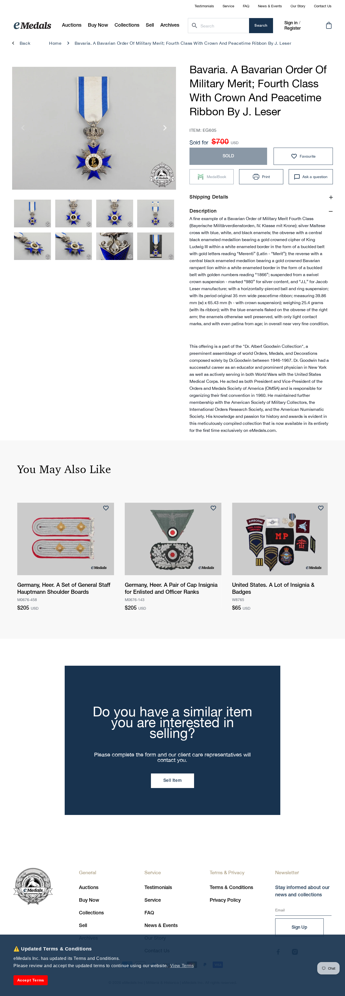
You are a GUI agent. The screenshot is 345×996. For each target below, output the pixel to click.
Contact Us (323, 6)
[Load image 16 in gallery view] (155, 246)
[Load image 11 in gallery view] (114, 213)
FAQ (246, 6)
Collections (91, 913)
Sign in (291, 23)
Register (292, 28)
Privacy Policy (225, 900)
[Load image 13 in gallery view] (32, 246)
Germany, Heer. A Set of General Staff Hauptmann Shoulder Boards (63, 589)
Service (228, 6)
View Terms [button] (182, 965)
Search (261, 25)
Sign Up (299, 927)
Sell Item (172, 781)
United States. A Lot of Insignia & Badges (273, 589)
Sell (83, 926)
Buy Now (89, 900)
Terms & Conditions (231, 888)
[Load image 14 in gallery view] (73, 246)
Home (55, 43)
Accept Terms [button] (30, 980)
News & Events (270, 6)
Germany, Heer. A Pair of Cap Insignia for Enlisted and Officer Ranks (171, 589)
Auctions (88, 888)
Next (165, 129)
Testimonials (204, 6)
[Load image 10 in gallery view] (73, 213)
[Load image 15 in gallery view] (114, 246)
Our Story (298, 6)
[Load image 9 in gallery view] (32, 213)
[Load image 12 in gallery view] (155, 213)
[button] (98, 25)
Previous (23, 129)
